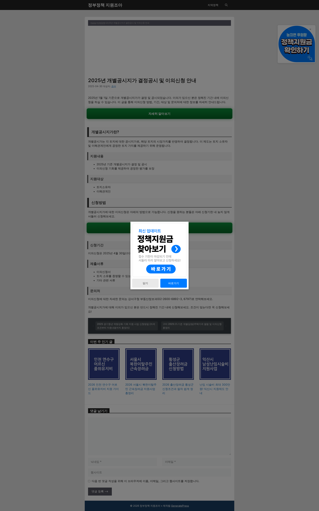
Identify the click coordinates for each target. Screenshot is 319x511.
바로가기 (173, 283)
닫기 (145, 283)
